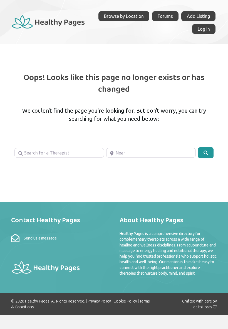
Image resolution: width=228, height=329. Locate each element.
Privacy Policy (99, 301)
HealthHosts (201, 307)
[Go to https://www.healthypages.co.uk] (48, 21)
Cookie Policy (125, 301)
